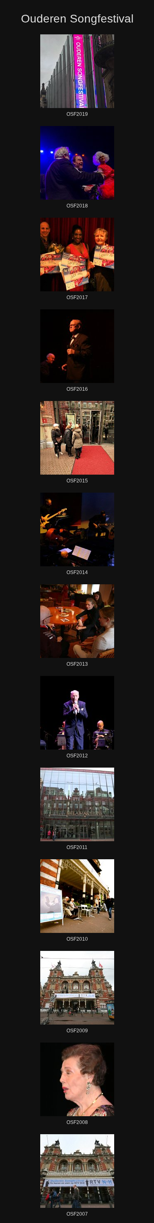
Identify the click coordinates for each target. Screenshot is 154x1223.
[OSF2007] (77, 1171)
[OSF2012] (77, 713)
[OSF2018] (77, 163)
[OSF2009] (77, 988)
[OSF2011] (77, 804)
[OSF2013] (77, 621)
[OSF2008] (77, 1079)
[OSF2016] (77, 346)
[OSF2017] (77, 254)
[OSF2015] (77, 438)
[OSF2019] (77, 71)
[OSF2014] (77, 529)
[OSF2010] (77, 896)
